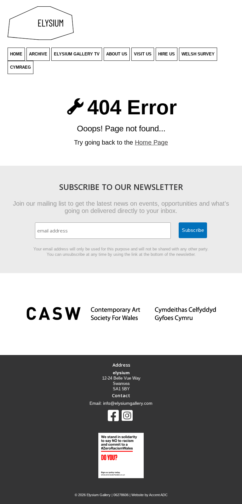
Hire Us (166, 54)
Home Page (151, 142)
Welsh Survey (198, 54)
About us (116, 54)
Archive (38, 54)
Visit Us (143, 54)
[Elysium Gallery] (41, 38)
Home (16, 54)
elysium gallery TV (77, 54)
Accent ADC (158, 495)
